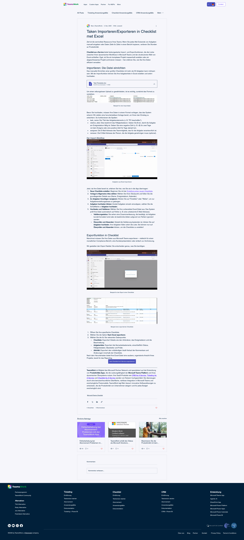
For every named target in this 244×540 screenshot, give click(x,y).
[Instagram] (17, 525)
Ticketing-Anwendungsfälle (98, 13)
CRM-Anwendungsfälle (145, 13)
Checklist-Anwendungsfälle (122, 13)
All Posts (80, 13)
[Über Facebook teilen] (88, 402)
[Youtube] (13, 525)
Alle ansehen (163, 418)
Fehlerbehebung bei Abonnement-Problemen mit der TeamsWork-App (90, 442)
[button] (85, 4)
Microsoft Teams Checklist (95, 395)
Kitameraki (28, 533)
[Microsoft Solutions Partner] (122, 429)
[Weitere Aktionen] (156, 26)
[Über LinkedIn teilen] (97, 402)
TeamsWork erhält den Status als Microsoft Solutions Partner (122, 442)
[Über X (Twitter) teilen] (92, 402)
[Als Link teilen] (102, 402)
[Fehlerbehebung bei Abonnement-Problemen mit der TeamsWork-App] (91, 429)
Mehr (159, 13)
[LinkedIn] (9, 525)
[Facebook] (21, 525)
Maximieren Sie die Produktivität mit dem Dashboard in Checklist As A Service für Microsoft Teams (152, 442)
